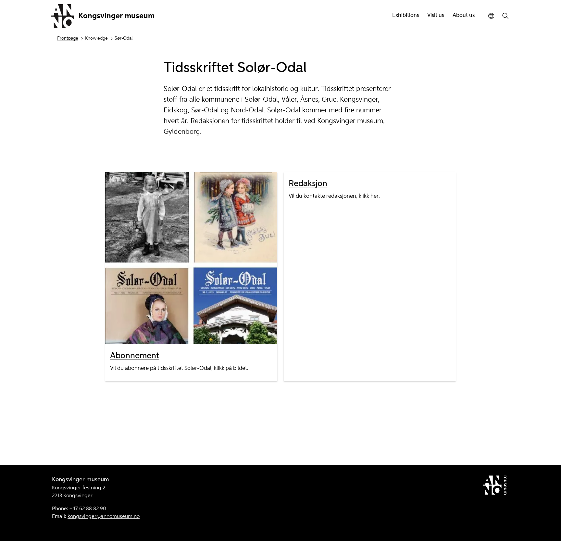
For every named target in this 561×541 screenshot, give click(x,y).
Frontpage (67, 38)
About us (464, 15)
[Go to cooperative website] (496, 486)
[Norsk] (491, 16)
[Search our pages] (505, 16)
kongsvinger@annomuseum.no (104, 516)
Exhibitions (405, 15)
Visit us (435, 15)
